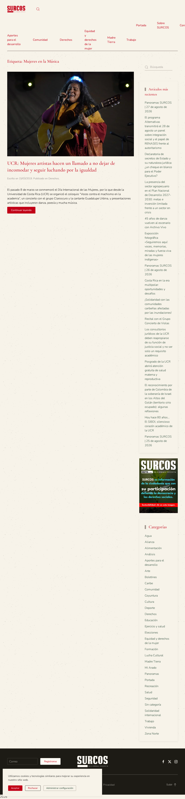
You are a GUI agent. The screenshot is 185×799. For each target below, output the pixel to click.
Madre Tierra (111, 40)
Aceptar (15, 788)
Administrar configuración (59, 788)
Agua (148, 536)
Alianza (149, 542)
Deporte (150, 608)
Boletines (151, 577)
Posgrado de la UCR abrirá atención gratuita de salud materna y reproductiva (158, 370)
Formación (151, 649)
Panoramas (152, 674)
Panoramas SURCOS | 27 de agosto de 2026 (158, 107)
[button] (38, 9)
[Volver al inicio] (16, 9)
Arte (147, 571)
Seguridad (151, 698)
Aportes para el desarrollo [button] (14, 40)
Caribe (149, 583)
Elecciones (151, 633)
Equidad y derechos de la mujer (90, 40)
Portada (141, 25)
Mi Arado (150, 668)
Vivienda (150, 727)
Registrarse (50, 761)
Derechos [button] (66, 40)
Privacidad (109, 785)
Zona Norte (152, 734)
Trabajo (131, 40)
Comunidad (152, 589)
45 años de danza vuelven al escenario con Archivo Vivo (157, 223)
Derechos (53, 178)
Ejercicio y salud (155, 626)
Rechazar (33, 788)
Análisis (150, 554)
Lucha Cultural (154, 655)
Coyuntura (151, 596)
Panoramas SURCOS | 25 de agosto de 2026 (158, 441)
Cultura (149, 602)
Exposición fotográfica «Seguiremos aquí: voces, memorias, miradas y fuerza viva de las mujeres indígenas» (158, 246)
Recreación (151, 686)
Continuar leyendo (21, 210)
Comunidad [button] (40, 40)
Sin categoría (153, 705)
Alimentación (153, 548)
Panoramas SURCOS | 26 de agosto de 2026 (158, 270)
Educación (151, 620)
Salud (148, 692)
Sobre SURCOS (163, 25)
